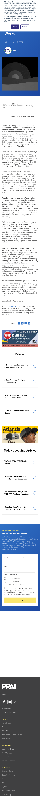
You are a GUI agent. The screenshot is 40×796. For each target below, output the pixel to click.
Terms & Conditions (9, 713)
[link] (20, 366)
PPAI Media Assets (8, 791)
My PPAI (5, 787)
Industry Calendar (8, 757)
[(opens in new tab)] (20, 346)
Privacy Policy (6, 709)
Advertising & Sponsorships (12, 735)
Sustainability (6, 795)
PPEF (3, 783)
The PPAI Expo (7, 753)
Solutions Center (8, 771)
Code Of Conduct (8, 775)
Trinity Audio (22, 116)
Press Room (6, 739)
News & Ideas (6, 723)
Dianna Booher (14, 306)
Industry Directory (8, 761)
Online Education (8, 779)
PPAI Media (14, 104)
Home (4, 104)
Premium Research (8, 727)
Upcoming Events (8, 749)
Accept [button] (15, 27)
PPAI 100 (5, 731)
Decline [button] (24, 27)
